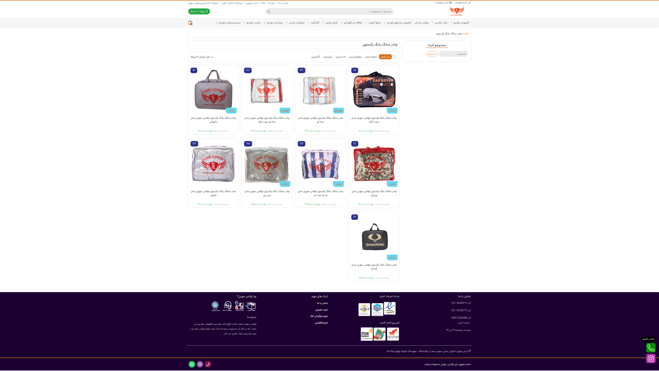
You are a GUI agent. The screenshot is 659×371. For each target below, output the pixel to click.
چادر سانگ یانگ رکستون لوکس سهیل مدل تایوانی (213, 120)
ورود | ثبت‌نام (197, 11)
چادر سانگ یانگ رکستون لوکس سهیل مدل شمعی (213, 193)
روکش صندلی (422, 22)
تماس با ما (283, 3)
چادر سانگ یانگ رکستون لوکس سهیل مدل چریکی (374, 193)
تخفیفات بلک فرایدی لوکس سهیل (203, 3)
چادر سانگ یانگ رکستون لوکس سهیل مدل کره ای (374, 267)
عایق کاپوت (374, 22)
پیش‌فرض (385, 56)
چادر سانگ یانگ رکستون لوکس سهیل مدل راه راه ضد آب (320, 193)
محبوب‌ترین (371, 56)
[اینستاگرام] (651, 358)
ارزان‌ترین (327, 56)
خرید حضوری (252, 3)
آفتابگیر (314, 22)
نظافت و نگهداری (352, 22)
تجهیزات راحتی (296, 22)
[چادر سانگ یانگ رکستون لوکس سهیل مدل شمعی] (213, 163)
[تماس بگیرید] (651, 347)
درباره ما (272, 3)
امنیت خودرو (253, 22)
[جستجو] (268, 11)
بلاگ (263, 3)
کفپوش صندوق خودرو (399, 22)
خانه (466, 33)
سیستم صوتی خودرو (229, 22)
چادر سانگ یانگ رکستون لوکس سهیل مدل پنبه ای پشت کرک (267, 120)
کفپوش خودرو (461, 22)
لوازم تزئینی (331, 22)
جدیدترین (341, 56)
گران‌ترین (315, 56)
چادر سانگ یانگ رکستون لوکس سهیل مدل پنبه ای (320, 120)
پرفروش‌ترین (355, 56)
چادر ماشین (440, 22)
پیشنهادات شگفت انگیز (232, 3)
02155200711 (461, 3)
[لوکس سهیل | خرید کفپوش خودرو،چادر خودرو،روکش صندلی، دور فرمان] (457, 11)
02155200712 (442, 3)
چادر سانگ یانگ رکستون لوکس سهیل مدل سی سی (267, 193)
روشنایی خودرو (274, 22)
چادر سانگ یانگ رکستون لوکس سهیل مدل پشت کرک (374, 120)
